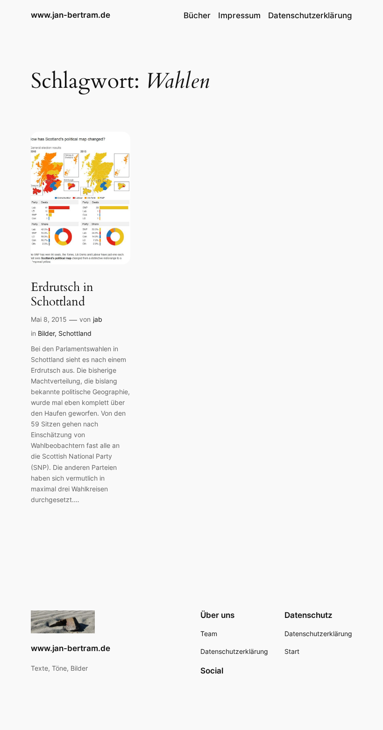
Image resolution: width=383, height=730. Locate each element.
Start (291, 651)
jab (97, 319)
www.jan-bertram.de (70, 15)
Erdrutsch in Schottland (62, 294)
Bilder (46, 333)
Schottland (75, 333)
